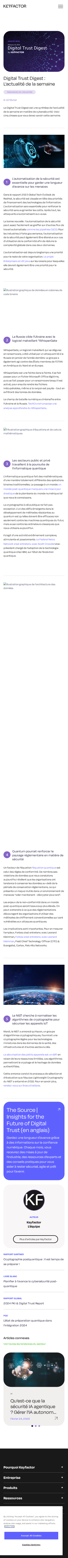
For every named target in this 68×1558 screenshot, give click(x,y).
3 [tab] (41, 1426)
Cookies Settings (31, 1544)
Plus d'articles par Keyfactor (36, 1239)
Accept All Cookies (31, 1535)
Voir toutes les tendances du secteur (24, 1343)
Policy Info (9, 1526)
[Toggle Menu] (61, 6)
